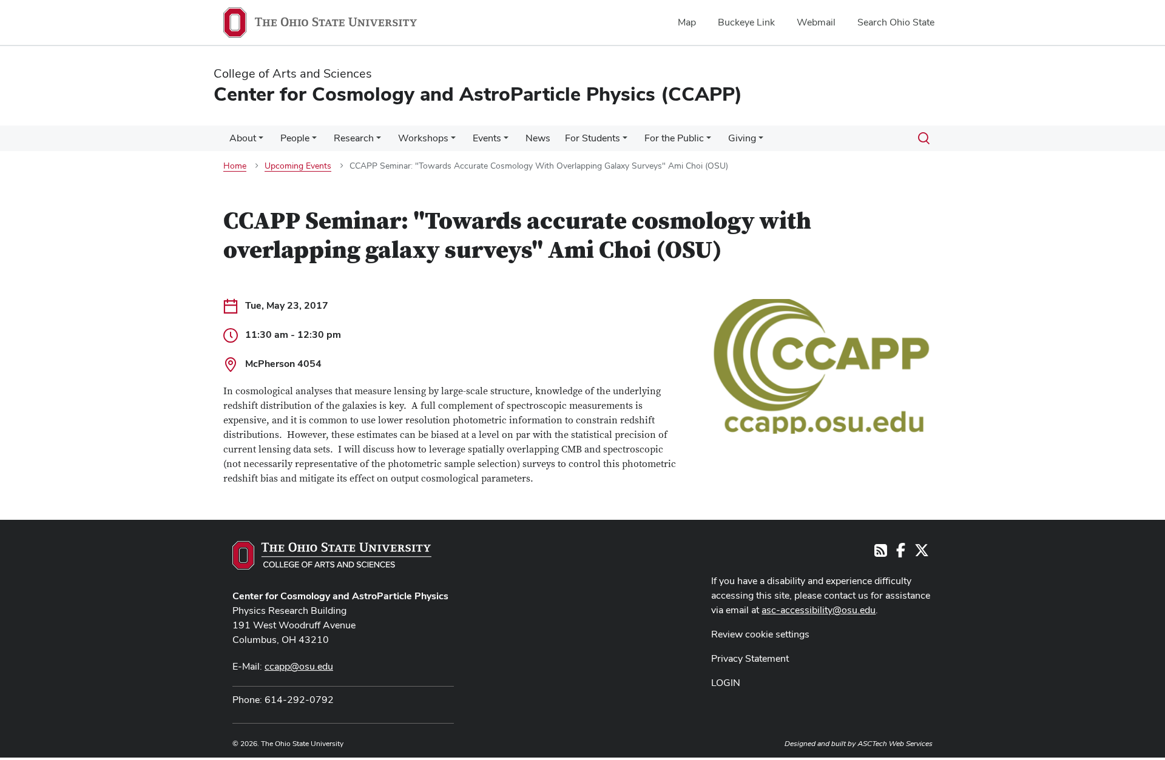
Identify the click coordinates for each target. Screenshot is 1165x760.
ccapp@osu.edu (299, 666)
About (242, 138)
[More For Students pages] (625, 141)
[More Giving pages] (761, 141)
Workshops (423, 138)
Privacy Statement (750, 658)
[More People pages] (314, 141)
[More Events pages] (506, 141)
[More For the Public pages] (709, 141)
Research (354, 138)
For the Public (674, 138)
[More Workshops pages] (453, 141)
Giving (742, 138)
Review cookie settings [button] (760, 634)
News (537, 138)
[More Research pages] (378, 141)
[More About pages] (261, 141)
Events (487, 138)
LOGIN (725, 682)
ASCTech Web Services (895, 743)
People (294, 138)
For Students (592, 138)
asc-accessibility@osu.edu (818, 610)
